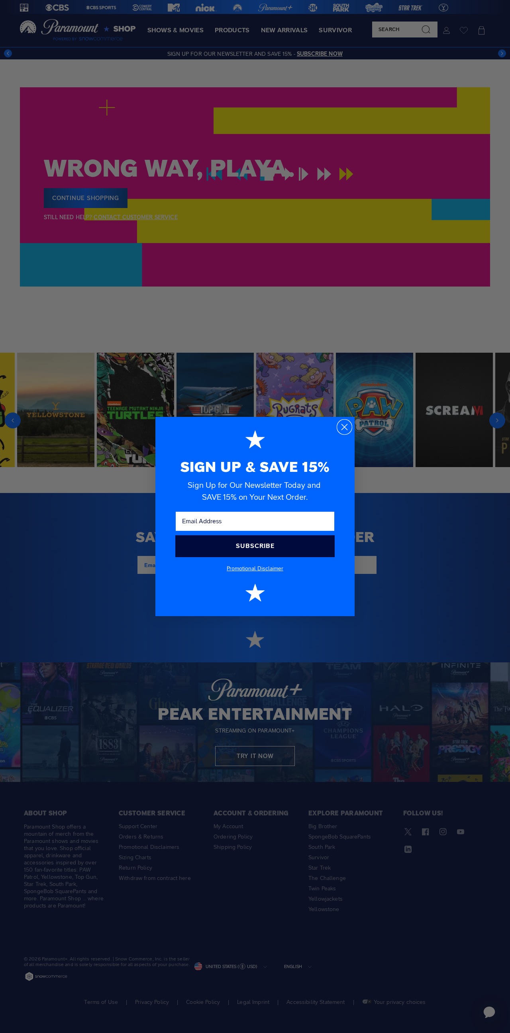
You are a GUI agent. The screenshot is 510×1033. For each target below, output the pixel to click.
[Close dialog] (344, 427)
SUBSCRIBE (255, 546)
